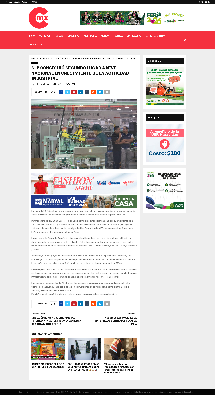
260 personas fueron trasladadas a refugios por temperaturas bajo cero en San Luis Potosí (119, 368)
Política (118, 36)
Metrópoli (45, 36)
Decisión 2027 (36, 44)
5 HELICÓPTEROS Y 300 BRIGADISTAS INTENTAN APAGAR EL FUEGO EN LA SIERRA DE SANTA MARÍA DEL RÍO (56, 320)
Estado (59, 36)
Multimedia (90, 36)
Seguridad (73, 36)
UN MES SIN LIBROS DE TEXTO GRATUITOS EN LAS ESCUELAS (47, 365)
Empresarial (134, 36)
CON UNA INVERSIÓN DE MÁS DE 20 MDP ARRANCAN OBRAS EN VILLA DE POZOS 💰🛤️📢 (83, 367)
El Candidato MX (46, 84)
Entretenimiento (155, 36)
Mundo (105, 36)
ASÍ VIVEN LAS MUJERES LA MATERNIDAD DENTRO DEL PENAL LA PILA (115, 320)
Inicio (32, 36)
